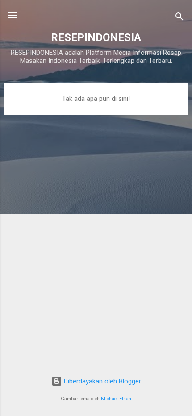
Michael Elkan (116, 399)
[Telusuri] (179, 18)
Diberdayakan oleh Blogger (101, 381)
